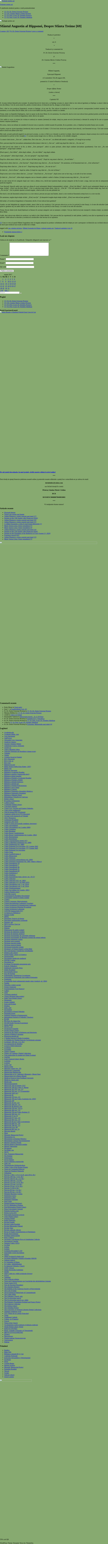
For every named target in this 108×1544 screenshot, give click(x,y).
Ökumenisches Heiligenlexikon (14, 1165)
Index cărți (7, 1008)
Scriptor (6, 1249)
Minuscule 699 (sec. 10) (12, 1123)
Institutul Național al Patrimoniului (15, 1015)
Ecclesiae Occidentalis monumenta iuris (17, 964)
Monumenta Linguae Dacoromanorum (17, 1141)
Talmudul (7, 1277)
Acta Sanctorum (9, 736)
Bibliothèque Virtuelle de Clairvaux (16, 797)
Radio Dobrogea (9, 1220)
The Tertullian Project (11, 1308)
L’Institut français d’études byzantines (16, 1038)
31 (8, 288)
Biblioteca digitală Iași (11, 784)
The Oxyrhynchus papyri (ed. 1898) (16, 1300)
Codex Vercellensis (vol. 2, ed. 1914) (16, 886)
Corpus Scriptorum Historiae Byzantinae (17, 907)
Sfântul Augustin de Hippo (31, 228)
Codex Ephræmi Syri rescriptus (14, 850)
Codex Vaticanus (10, 879)
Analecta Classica (10, 742)
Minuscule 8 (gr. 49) (11, 1127)
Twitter (6, 1373)
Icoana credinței (9, 1002)
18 (10, 284)
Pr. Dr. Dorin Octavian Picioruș (20, 31)
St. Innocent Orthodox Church (14, 1266)
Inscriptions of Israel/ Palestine (14, 1011)
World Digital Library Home (13, 1327)
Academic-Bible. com (11, 734)
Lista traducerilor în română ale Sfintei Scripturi (20, 1055)
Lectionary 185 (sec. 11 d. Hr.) (14, 1042)
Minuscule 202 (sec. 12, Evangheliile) (16, 1091)
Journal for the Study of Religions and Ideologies (20, 1032)
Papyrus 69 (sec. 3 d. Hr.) (12, 1190)
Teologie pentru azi (6, 4)
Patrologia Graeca (10, 1196)
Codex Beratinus (9, 831)
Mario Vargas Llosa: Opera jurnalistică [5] (18, 526)
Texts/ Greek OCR (10, 1283)
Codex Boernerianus (11, 837)
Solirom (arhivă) (9, 1260)
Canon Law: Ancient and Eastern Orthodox (18, 808)
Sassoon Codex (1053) (11, 1243)
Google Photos (9, 1363)
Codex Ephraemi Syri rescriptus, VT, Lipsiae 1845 (21, 848)
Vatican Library (9, 1375)
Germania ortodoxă (10, 994)
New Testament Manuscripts (13, 1154)
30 (6, 288)
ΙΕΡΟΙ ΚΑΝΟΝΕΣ (10, 1329)
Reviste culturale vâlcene (12, 1230)
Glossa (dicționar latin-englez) (14, 996)
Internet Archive (9, 1365)
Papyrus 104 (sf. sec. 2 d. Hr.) (14, 1179)
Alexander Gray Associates (13, 740)
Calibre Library (9, 803)
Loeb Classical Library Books (14, 1059)
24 (8, 286)
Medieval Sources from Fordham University (19, 1078)
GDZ (6, 992)
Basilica (6, 1350)
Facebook (7, 1360)
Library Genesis (9, 1051)
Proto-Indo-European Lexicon (14, 1215)
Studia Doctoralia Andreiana (13, 1270)
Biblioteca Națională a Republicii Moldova (18, 791)
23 (6, 286)
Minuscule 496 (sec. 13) (12, 1110)
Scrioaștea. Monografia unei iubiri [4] (39, 724)
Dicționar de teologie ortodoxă (14, 934)
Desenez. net (8, 922)
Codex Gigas (8, 852)
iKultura (7, 1006)
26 (13, 286)
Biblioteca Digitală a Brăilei (13, 780)
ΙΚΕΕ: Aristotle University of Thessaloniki (18, 1330)
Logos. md (7, 1065)
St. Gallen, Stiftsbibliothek (13, 1264)
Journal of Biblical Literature (13, 1034)
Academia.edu (9, 732)
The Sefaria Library (10, 1306)
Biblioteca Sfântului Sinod (13, 795)
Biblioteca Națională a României (15, 793)
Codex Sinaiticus (10, 875)
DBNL (6, 917)
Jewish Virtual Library (11, 1030)
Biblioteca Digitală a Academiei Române (17, 778)
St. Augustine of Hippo (12, 1262)
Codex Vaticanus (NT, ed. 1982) (15, 880)
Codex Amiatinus (10, 829)
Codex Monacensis (10, 856)
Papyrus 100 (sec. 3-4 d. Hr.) (13, 1177)
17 (8, 284)
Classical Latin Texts (11, 822)
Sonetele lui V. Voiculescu (36, 719)
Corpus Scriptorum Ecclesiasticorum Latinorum (20, 905)
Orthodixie (7, 1173)
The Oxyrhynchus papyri (12, 1298)
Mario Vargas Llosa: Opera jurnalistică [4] (18, 528)
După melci (18, 707)
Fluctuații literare (9, 512)
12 (13, 281)
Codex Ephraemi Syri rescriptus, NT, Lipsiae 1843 (21, 846)
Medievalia (8, 1082)
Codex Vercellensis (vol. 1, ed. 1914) (16, 884)
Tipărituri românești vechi (12, 1311)
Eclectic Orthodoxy (10, 966)
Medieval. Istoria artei (11, 1080)
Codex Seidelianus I (11, 873)
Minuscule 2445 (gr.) (11, 1093)
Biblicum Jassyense (10, 770)
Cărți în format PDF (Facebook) (15, 812)
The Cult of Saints (10, 1291)
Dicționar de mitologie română (14, 932)
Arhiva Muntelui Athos (12, 749)
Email (2, 263)
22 (3, 286)
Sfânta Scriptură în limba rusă (14, 1256)
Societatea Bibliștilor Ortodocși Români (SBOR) (20, 1258)
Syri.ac (6, 1275)
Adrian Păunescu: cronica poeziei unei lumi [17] (20, 516)
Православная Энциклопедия (15, 1338)
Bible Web (7, 1352)
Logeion (7, 1063)
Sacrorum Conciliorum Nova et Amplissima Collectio (22, 1239)
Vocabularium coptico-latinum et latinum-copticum (21, 1325)
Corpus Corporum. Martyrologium (15, 901)
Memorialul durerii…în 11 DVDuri (31, 717)
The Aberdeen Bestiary (12, 1287)
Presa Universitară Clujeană (13, 1209)
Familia (6, 983)
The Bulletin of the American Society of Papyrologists (22, 1289)
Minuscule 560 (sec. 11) (12, 1114)
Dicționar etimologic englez (13, 939)
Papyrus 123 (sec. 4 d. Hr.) (13, 1184)
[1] (25, 136)
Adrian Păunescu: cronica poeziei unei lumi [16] (20, 520)
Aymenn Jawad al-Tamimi (13, 757)
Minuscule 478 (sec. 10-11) (13, 1108)
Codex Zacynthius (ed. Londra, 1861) (16, 890)
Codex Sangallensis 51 (11, 869)
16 (6, 284)
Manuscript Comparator (12, 1070)
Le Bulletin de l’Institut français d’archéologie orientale (22, 1040)
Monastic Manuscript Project (13, 1135)
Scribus (6, 1247)
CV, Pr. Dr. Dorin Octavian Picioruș (16, 12)
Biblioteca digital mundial (12, 776)
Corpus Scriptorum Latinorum (14, 909)
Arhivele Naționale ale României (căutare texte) (20, 751)
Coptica (6, 899)
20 (15, 284)
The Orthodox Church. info (13, 1296)
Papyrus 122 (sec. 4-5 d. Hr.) (13, 1182)
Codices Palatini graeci (11, 892)
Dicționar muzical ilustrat (12, 945)
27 (15, 286)
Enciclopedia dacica (11, 972)
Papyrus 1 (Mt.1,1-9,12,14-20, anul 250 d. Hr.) (19, 1175)
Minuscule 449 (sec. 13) (12, 1104)
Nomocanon (8, 1158)
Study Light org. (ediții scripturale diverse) (18, 1273)
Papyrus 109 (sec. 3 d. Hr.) (13, 1180)
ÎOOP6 (6, 1019)
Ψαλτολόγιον (8, 1336)
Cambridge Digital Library (13, 804)
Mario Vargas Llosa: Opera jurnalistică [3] (18, 539)
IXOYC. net (8, 1027)
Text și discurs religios (11, 1279)
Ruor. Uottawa (9, 1237)
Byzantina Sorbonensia (12, 801)
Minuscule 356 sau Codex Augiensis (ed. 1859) (20, 1099)
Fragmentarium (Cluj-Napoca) (14, 989)
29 (3, 288)
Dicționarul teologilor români (14, 947)
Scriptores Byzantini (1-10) (13, 1251)
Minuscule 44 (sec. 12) (11, 1103)
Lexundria (7, 1049)
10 (8, 281)
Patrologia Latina (10, 1198)
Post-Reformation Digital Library (15, 1207)
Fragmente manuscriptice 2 (13, 232)
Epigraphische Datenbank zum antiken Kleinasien (20, 977)
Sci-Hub (7, 1245)
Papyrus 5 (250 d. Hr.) (11, 1188)
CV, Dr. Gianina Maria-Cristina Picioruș (17, 13)
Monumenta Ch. (9, 1137)
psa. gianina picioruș (15, 228)
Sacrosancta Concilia (11, 1241)
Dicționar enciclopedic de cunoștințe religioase (19, 936)
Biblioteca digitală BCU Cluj (14, 1354)
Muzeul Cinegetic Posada (12, 1142)
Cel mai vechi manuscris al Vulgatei (16, 816)
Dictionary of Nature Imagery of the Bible (18, 949)
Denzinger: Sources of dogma (14, 918)
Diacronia (7, 926)
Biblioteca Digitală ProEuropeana (15, 786)
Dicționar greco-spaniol (12, 941)
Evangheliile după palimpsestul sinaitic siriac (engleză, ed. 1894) (25, 981)
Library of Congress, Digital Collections (17, 1053)
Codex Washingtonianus (12, 888)
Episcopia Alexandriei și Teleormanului (17, 1358)
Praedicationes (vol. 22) (19, 709)
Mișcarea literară (9, 1131)
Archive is (7, 748)
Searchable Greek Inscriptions (14, 1253)
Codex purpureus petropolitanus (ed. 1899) (18, 860)
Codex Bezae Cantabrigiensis (14, 833)
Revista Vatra (8, 1228)
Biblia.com (7, 768)
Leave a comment (37, 31)
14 (1, 284)
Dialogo (7, 928)
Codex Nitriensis (9, 858)
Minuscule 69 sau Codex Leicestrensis (17, 1122)
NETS (6, 1152)
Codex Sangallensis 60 (11, 871)
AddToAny (8, 738)
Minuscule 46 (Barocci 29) (13, 1106)
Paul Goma (8, 1201)
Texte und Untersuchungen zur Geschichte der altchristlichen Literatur (27, 1281)
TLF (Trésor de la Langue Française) (16, 1313)
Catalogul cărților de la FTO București (17, 814)
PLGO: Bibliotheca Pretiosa (13, 1205)
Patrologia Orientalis (11, 1199)
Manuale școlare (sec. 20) (12, 1068)
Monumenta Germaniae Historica (15, 1139)
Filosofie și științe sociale (12, 985)
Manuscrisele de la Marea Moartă (15, 1076)
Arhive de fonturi (16, 715)
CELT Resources (10, 818)
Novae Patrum (9, 1160)
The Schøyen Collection (12, 1304)
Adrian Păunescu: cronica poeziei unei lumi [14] (20, 529)
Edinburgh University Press (13, 968)
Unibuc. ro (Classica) (11, 1319)
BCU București (9, 759)
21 (1, 286)
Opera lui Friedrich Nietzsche (14, 1171)
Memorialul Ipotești (10, 1084)
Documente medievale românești (15, 958)
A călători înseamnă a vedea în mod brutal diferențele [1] (23, 524)
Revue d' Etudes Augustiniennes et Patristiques (19, 1232)
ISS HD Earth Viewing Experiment (16, 1023)
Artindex (7, 753)
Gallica (6, 991)
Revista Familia (9, 1222)
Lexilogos (7, 1048)
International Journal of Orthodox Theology (18, 1017)
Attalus (6, 755)
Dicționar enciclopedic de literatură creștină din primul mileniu (25, 937)
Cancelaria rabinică (10, 806)
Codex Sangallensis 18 (11, 863)
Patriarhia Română (10, 1369)
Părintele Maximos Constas (13, 1194)
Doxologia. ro (9, 962)
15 (3, 284)
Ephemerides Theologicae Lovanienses (17, 975)
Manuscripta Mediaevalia (12, 1072)
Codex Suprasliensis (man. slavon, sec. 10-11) (19, 877)
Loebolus (7, 1061)
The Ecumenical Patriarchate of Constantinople (20, 1292)
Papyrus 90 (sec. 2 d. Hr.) (12, 1192)
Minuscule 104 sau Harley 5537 (15, 1086)
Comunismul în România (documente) (17, 896)
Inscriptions (8, 1010)
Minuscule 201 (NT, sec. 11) (13, 1089)
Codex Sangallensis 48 (11, 867)
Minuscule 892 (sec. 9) (11, 1129)
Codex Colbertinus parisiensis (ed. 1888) (17, 842)
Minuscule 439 (9, 1101)
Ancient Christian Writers (12, 744)
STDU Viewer (9, 1268)
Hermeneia (7, 1000)
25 (10, 286)
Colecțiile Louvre (10, 894)
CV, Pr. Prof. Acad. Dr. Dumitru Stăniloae (18, 17)
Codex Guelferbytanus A (12, 854)
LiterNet (7, 1057)
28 (1, 288)
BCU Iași (7, 763)
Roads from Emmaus (11, 1234)
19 (13, 284)
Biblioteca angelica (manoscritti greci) (16, 774)
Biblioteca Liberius (10, 789)
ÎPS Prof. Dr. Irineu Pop (12, 1021)
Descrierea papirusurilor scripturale (15, 920)
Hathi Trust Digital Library (13, 998)
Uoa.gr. (6, 1321)
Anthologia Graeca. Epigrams (14, 746)
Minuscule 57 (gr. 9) (11, 1116)
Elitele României (9, 970)
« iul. (1, 290)
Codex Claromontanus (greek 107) (15, 841)
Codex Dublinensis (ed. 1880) (14, 844)
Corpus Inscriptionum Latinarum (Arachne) (18, 903)
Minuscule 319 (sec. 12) (12, 1097)
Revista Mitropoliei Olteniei (13, 1226)
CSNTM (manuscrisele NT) (13, 911)
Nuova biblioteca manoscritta (14, 1161)
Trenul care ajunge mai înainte (14, 514)
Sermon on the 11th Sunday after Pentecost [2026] (21, 531)
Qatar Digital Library (11, 1217)
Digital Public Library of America (15, 954)
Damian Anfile (9, 915)
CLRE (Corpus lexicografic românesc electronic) (20, 823)
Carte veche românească (12, 810)
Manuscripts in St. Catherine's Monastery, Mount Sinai (22, 1074)
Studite (6, 1272)
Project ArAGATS (10, 1213)
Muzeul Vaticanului (10, 1146)
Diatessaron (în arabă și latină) (14, 930)
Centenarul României (11, 820)
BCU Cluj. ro (8, 761)
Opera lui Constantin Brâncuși (14, 1169)
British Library (9, 799)
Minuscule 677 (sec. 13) (12, 1118)
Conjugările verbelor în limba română (16, 898)
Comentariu (4, 255)
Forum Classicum (10, 987)
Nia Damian (8, 1156)
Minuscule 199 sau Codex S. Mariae (16, 1087)
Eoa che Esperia (9, 973)
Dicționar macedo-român (12, 943)
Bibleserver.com (9, 765)
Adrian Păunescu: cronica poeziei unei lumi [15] (20, 522)
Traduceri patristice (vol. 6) (63, 228)
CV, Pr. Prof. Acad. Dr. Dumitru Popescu (18, 15)
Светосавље (8, 1340)
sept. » (7, 290)
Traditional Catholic (10, 1317)
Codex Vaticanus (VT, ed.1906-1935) (16, 882)
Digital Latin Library (11, 953)
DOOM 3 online (9, 960)
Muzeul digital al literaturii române (15, 1144)
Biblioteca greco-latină (11, 787)
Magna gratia (8, 1067)
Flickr (6, 1361)
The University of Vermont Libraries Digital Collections (22, 1310)
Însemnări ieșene (9, 1013)
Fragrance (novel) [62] (11, 535)
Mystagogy (8, 1148)
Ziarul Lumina (9, 1377)
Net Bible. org (9, 1150)
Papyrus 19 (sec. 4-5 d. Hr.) (13, 1186)
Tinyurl (6, 1371)
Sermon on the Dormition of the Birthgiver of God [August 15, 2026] (27, 533)
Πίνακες (7, 1334)
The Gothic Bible (10, 1294)
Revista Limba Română (12, 1224)
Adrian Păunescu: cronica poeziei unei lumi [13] (20, 537)
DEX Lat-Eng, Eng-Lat (12, 924)
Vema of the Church (11, 1323)
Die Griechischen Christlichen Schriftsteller (18, 951)
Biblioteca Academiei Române (14, 772)
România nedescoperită (12, 1236)
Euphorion (7, 979)
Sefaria (6, 1254)
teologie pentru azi (47, 228)
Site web (3, 267)
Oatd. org (7, 1163)
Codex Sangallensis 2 (11, 865)
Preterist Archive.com (11, 1211)
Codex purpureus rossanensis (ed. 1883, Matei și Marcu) (23, 861)
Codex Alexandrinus (11, 825)
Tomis (6, 1315)
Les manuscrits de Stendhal (13, 1044)
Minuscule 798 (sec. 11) (12, 1125)
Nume (2, 259)
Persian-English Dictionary (13, 1203)
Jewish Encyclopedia (11, 1029)
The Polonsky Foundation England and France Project (22, 1302)
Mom (6, 1133)
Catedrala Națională (10, 1356)
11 (10, 281)
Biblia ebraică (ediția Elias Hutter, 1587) (17, 767)
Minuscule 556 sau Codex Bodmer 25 (17, 1112)
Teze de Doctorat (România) (13, 1285)
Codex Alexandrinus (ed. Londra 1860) (17, 827)
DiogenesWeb (9, 956)
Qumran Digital (9, 1218)
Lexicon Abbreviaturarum (12, 1046)
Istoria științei (8, 1025)
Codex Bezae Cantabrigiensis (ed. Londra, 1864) (20, 835)
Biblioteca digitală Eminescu (13, 782)
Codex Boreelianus (10, 839)
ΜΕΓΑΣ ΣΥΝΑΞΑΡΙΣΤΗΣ (13, 1332)
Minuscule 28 (8, 1095)
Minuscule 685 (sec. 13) (12, 1120)
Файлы (6, 1342)
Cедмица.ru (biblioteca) (12, 913)
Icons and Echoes (10, 1004)
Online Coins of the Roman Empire (16, 1167)
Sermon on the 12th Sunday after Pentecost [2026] (21, 518)
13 (15, 281)
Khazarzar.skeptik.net (11, 1036)
